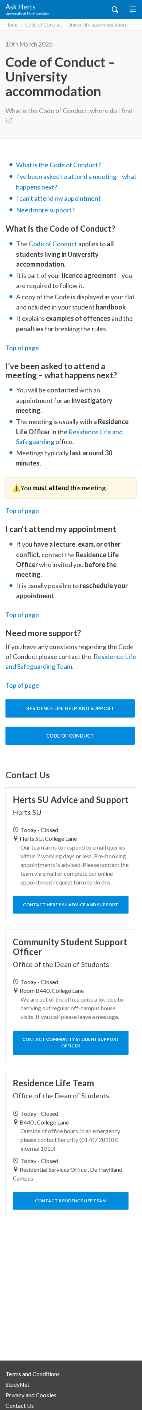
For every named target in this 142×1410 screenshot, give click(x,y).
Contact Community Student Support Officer (70, 1042)
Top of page (22, 348)
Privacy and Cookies (30, 1394)
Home (12, 24)
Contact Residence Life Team (70, 1200)
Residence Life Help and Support (70, 708)
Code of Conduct (53, 244)
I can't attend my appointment (58, 198)
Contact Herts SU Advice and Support (70, 904)
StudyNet (17, 1384)
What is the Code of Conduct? (58, 165)
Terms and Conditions (32, 1373)
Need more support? (45, 210)
